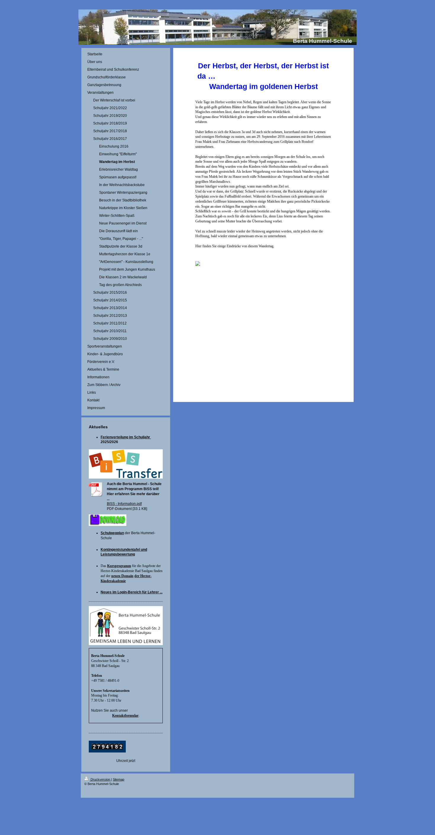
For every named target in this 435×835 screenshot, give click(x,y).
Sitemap (118, 779)
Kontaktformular (125, 715)
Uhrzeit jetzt (125, 761)
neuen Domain (122, 576)
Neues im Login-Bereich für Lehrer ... (131, 592)
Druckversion (100, 779)
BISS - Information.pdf (124, 504)
